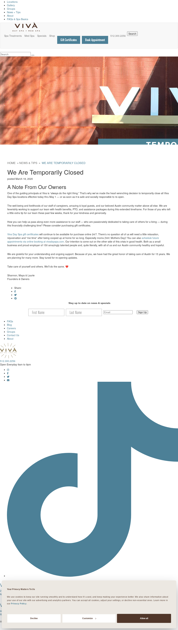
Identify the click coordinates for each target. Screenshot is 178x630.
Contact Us (13, 335)
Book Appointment (95, 40)
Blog (9, 324)
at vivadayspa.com (53, 241)
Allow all (144, 618)
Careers (11, 328)
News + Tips (14, 12)
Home (11, 163)
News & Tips (28, 163)
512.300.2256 (118, 35)
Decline (34, 618)
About (10, 15)
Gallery (11, 5)
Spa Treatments (13, 35)
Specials (41, 35)
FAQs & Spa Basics (17, 19)
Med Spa (29, 35)
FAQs (10, 321)
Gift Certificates (68, 40)
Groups (11, 8)
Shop (52, 35)
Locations (12, 1)
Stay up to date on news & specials (89, 303)
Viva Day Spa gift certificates (23, 234)
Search (132, 33)
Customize (87, 618)
